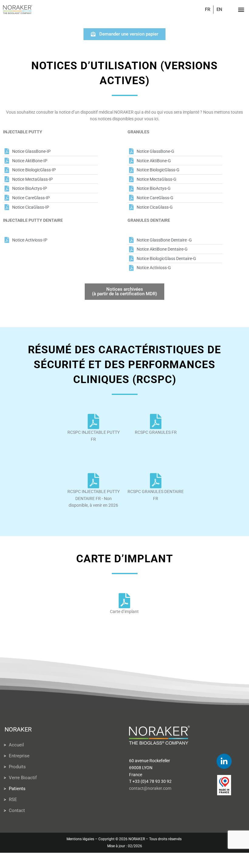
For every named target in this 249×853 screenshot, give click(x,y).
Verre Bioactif (23, 777)
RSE (13, 799)
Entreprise (19, 756)
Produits (17, 766)
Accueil (16, 745)
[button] (241, 10)
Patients (17, 788)
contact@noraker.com (150, 788)
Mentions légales (80, 839)
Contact (17, 810)
